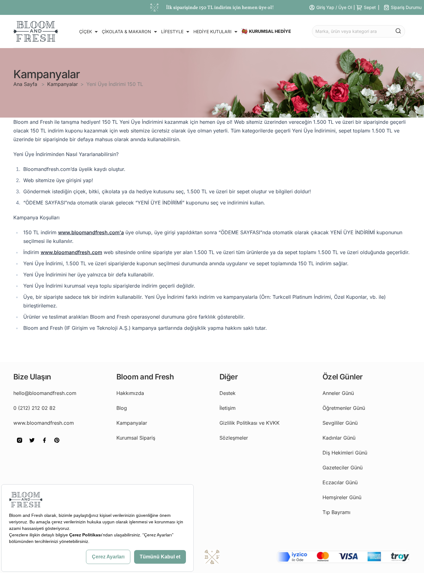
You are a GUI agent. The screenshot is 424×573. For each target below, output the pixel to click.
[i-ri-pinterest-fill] (57, 444)
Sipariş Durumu (406, 7)
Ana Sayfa (26, 84)
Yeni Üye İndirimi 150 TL (114, 84)
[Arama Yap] (398, 31)
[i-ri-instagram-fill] (19, 444)
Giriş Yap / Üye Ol (334, 7)
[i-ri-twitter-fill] (32, 444)
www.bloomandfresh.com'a (91, 232)
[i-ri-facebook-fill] (44, 444)
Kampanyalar (62, 84)
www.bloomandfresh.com (71, 252)
